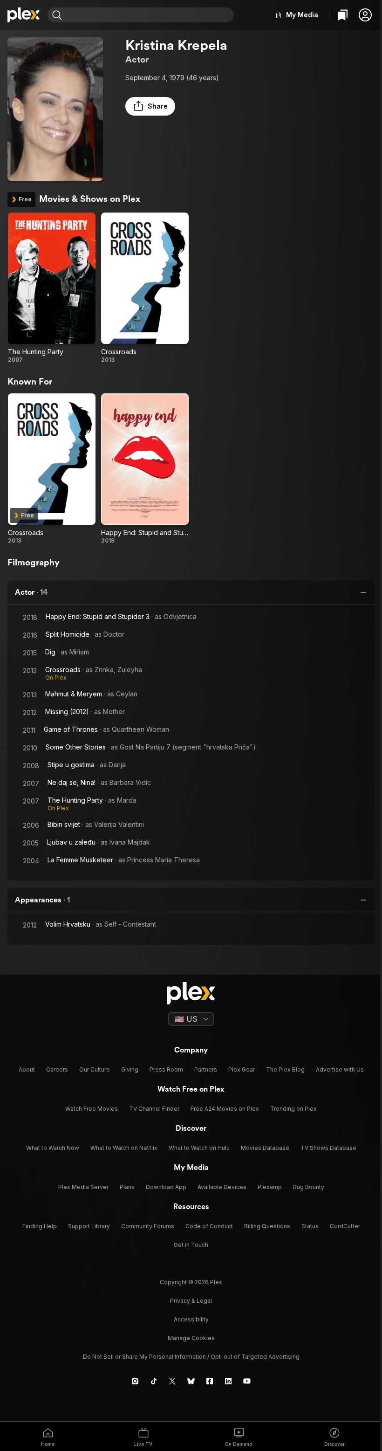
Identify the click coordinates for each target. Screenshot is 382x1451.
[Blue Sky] (191, 1381)
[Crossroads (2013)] (145, 288)
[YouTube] (247, 1381)
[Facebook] (209, 1381)
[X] (172, 1381)
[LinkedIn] (228, 1381)
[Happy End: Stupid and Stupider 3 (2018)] (145, 468)
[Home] (23, 15)
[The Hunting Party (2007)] (52, 288)
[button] (365, 15)
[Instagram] (135, 1381)
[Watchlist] (343, 15)
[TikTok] (153, 1381)
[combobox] (149, 14)
